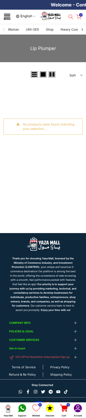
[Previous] (4, 29)
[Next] (82, 29)
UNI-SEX (32, 29)
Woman (13, 29)
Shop (50, 29)
